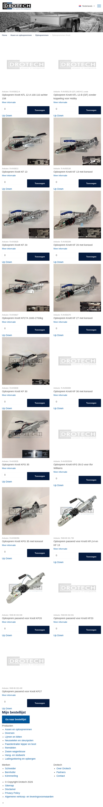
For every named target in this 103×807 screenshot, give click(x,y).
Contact (60, 776)
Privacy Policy (12, 793)
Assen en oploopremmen (21, 35)
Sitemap (9, 785)
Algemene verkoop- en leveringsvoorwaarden (29, 796)
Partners (61, 772)
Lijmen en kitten (13, 736)
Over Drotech (63, 768)
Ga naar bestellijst (15, 719)
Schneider (10, 768)
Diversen (9, 733)
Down (9, 115)
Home (4, 35)
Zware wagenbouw (15, 751)
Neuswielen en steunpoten (19, 740)
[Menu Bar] (99, 6)
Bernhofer (10, 772)
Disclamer (10, 789)
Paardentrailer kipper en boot (20, 744)
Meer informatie (9, 102)
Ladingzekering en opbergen (20, 758)
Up (3, 115)
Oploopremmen (42, 35)
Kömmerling (11, 776)
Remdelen (10, 747)
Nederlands (87, 6)
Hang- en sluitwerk (15, 755)
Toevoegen (40, 110)
